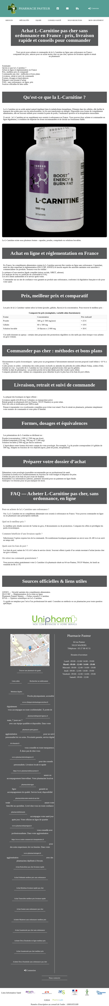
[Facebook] (57, 8)
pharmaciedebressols (18, 812)
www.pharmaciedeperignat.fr (22, 826)
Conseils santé (54, 20)
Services (9, 20)
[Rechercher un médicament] (77, 8)
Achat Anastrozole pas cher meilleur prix (30, 951)
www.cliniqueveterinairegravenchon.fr (35, 702)
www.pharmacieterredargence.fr (23, 757)
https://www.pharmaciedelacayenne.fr (26, 771)
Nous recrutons (75, 20)
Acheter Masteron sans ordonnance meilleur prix (30, 920)
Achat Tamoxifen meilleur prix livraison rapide (30, 898)
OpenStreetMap (37, 665)
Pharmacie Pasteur (34, 8)
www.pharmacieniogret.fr (32, 853)
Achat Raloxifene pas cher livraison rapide (30, 867)
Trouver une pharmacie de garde (30, 670)
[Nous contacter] (67, 8)
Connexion (95, 8)
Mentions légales (16, 692)
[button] (30, 648)
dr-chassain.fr (14, 743)
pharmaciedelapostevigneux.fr (38, 716)
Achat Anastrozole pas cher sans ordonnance (30, 930)
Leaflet (28, 665)
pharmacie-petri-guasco (30, 730)
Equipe (38, 20)
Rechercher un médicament (39, 681)
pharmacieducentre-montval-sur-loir (27, 798)
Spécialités (24, 20)
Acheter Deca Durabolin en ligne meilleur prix (30, 941)
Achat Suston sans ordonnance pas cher (30, 909)
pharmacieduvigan (27, 784)
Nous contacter (54, 978)
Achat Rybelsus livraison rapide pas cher (30, 888)
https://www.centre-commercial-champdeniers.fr (28, 839)
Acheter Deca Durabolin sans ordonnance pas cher (30, 962)
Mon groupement (96, 20)
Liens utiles (16, 681)
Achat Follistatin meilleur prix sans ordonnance (30, 877)
